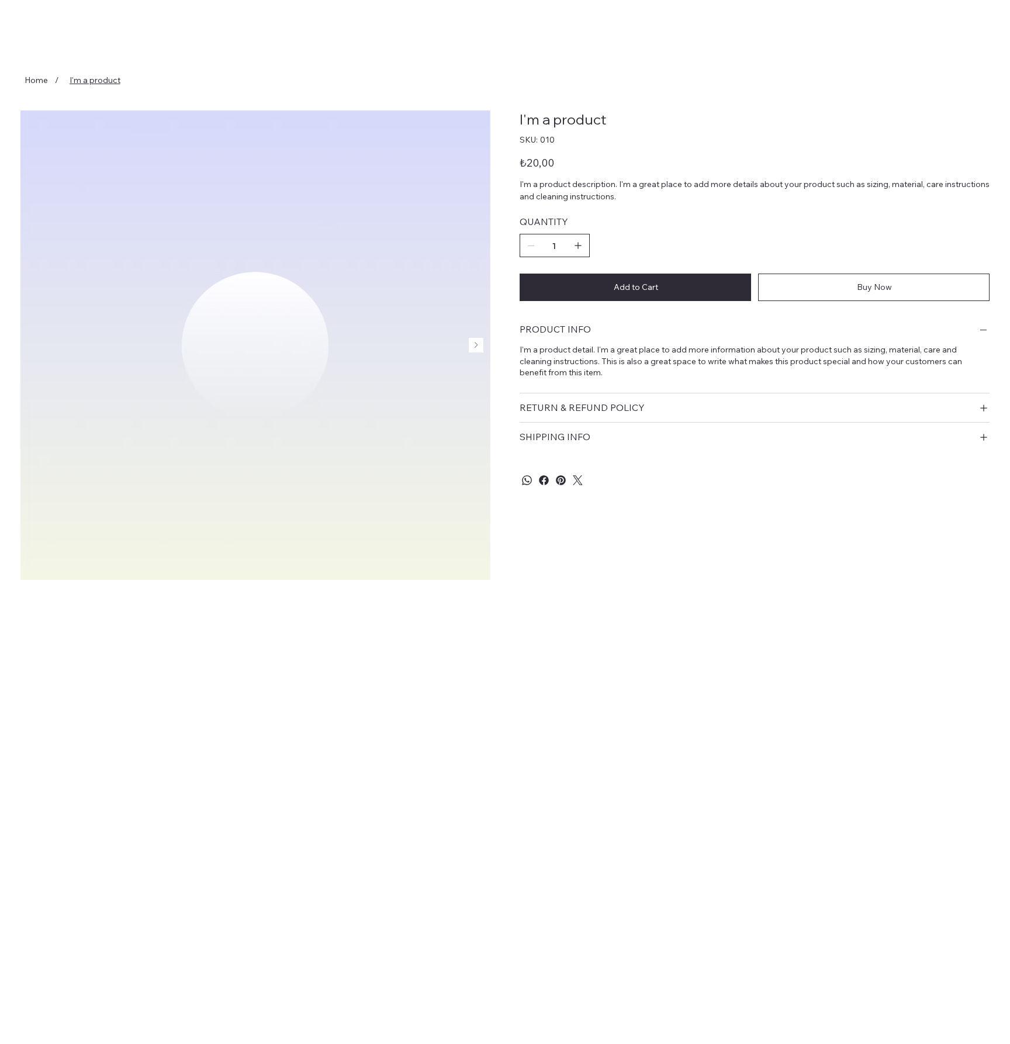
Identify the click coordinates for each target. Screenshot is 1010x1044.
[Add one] (578, 245)
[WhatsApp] (527, 480)
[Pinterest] (561, 480)
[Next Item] (476, 345)
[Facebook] (544, 480)
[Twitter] (577, 480)
